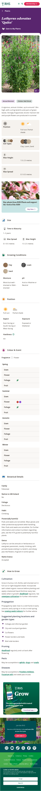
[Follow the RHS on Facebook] (29, 748)
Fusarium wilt (7, 674)
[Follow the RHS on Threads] (23, 748)
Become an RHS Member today (20, 730)
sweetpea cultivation (10, 596)
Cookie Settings (20, 787)
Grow (22, 693)
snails (36, 662)
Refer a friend (13, 764)
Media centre (33, 764)
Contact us (18, 756)
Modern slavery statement (29, 760)
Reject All (20, 783)
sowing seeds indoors (14, 611)
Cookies (31, 756)
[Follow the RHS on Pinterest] (34, 748)
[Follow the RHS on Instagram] (6, 748)
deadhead (24, 594)
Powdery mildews (26, 672)
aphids (22, 662)
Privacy (25, 756)
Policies (19, 760)
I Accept (20, 779)
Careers (6, 764)
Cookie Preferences (9, 760)
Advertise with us (23, 764)
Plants (7, 11)
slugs (28, 662)
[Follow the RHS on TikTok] (18, 748)
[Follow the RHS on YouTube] (12, 748)
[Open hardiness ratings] (13, 334)
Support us (11, 756)
